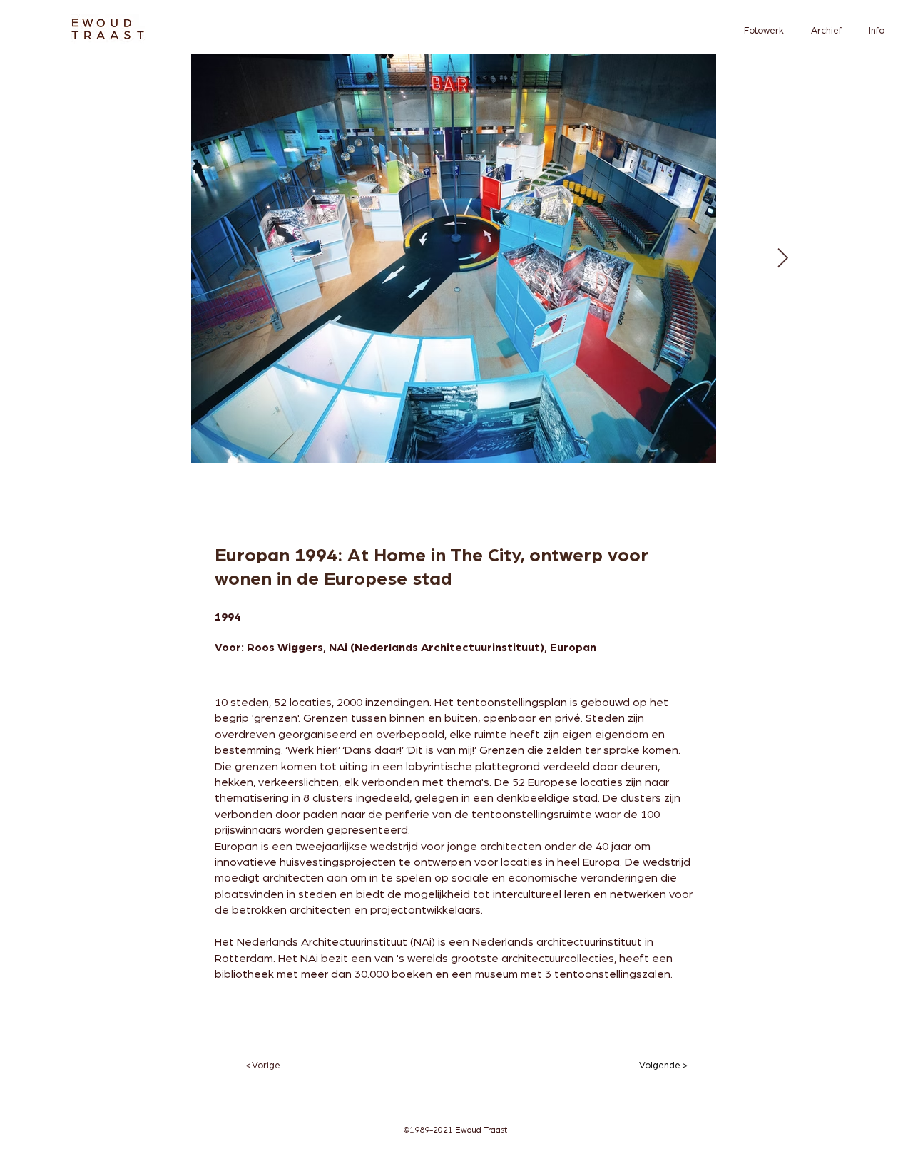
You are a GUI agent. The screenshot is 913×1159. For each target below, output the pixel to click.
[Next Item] (783, 258)
